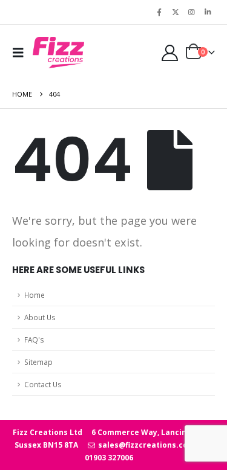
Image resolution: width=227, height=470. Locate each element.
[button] (21, 52)
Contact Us (43, 384)
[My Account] (169, 53)
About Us (40, 317)
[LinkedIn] (207, 12)
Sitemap (38, 362)
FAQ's (34, 339)
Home (34, 295)
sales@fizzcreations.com (145, 445)
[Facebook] (159, 12)
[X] (175, 12)
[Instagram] (191, 12)
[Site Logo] (58, 52)
